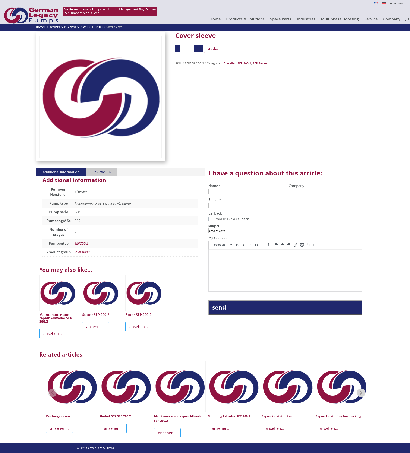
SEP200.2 (81, 243)
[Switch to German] (384, 4)
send (219, 307)
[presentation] (221, 244)
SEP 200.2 (244, 63)
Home (215, 20)
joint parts (82, 252)
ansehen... (52, 333)
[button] (221, 244)
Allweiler (230, 63)
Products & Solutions (245, 20)
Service (371, 20)
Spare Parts (280, 20)
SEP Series (260, 63)
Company (391, 20)
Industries (306, 20)
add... (213, 48)
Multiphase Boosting (340, 20)
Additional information (60, 172)
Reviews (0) (101, 172)
